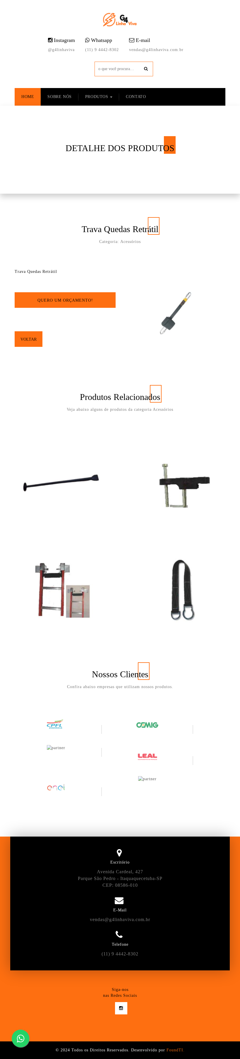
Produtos (97, 96)
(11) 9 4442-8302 (102, 50)
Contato (136, 96)
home (27, 96)
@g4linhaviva (61, 50)
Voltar (28, 339)
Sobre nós (59, 96)
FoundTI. (176, 1050)
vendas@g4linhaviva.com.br (156, 50)
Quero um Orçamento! (65, 300)
